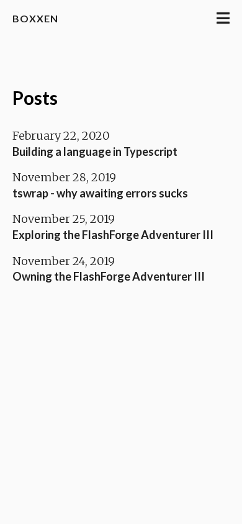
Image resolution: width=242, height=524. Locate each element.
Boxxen (35, 18)
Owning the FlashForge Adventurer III (108, 276)
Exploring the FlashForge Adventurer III (112, 235)
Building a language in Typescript (94, 151)
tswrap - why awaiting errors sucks (100, 193)
